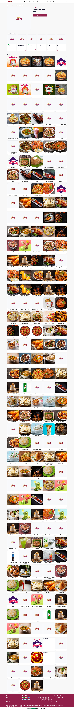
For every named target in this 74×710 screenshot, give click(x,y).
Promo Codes (8, 700)
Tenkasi (51, 705)
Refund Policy (8, 701)
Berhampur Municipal (14, 705)
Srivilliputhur (47, 705)
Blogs (51, 1)
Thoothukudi (14, 706)
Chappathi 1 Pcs (40, 45)
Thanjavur (53, 705)
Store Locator (44, 1)
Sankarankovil (38, 705)
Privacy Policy (8, 697)
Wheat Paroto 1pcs (51, 45)
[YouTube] (57, 701)
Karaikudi (19, 705)
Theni (56, 705)
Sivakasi (44, 705)
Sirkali (41, 705)
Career (54, 1)
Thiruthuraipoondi (60, 705)
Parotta (16, 5)
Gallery (48, 1)
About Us (34, 1)
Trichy (25, 706)
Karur (21, 705)
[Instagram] (56, 701)
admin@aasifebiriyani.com (59, 697)
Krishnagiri (24, 705)
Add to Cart (41, 15)
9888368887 (57, 698)
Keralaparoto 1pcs (60, 45)
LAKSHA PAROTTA (21, 45)
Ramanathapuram (33, 705)
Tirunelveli (22, 706)
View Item (11, 49)
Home (21, 1)
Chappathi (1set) (30, 45)
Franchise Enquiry (25, 1)
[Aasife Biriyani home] (12, 1)
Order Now (39, 1)
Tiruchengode (19, 706)
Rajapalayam (28, 705)
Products (30, 1)
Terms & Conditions (9, 698)
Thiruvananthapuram (9, 706)
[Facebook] (54, 701)
